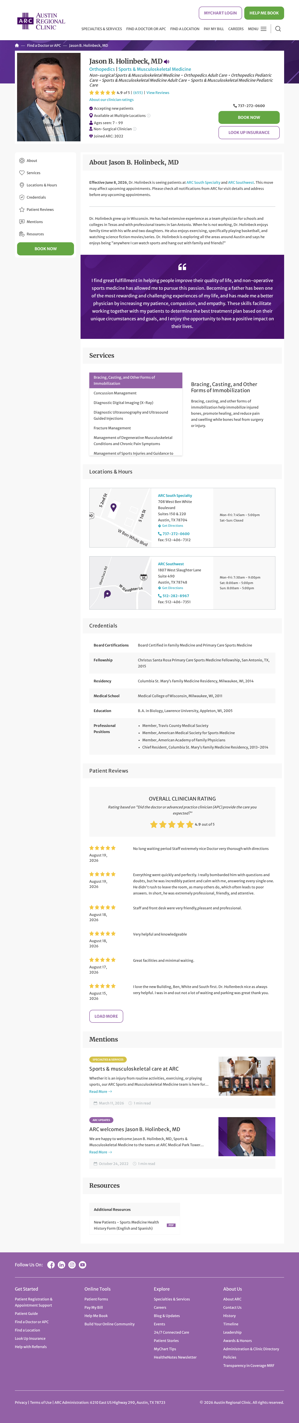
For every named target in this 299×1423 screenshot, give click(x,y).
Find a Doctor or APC (146, 29)
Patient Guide (26, 1313)
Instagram (72, 1265)
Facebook (51, 1265)
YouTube (82, 1265)
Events (159, 1324)
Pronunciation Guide (166, 61)
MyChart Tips (165, 1349)
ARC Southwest (241, 182)
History (229, 1316)
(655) (138, 92)
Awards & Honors (237, 1340)
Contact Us (232, 1307)
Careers (236, 29)
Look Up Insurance (249, 132)
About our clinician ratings (111, 99)
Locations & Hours (42, 185)
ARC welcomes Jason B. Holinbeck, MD (134, 1129)
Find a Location (184, 29)
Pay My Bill (214, 29)
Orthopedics (102, 69)
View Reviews (157, 92)
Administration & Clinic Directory (251, 1349)
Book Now (249, 117)
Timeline (230, 1324)
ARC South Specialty (203, 182)
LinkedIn (61, 1265)
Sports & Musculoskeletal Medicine (154, 69)
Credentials (36, 197)
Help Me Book (264, 13)
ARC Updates (101, 1120)
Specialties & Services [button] (101, 29)
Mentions (35, 222)
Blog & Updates (167, 1316)
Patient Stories (166, 1340)
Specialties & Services (108, 1059)
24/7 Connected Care (171, 1332)
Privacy (21, 1402)
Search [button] (278, 28)
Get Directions (172, 526)
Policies (229, 1357)
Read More (98, 1091)
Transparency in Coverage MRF (248, 1365)
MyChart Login (220, 13)
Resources (35, 234)
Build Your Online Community (109, 1324)
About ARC (232, 1299)
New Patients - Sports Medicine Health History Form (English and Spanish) (126, 1225)
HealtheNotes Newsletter (175, 1357)
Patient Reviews (40, 209)
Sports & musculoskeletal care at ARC (134, 1069)
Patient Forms (96, 1299)
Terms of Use (41, 1402)
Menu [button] (253, 29)
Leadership (232, 1332)
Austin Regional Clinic (41, 21)
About (32, 160)
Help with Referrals (31, 1347)
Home (17, 45)
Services (33, 173)
